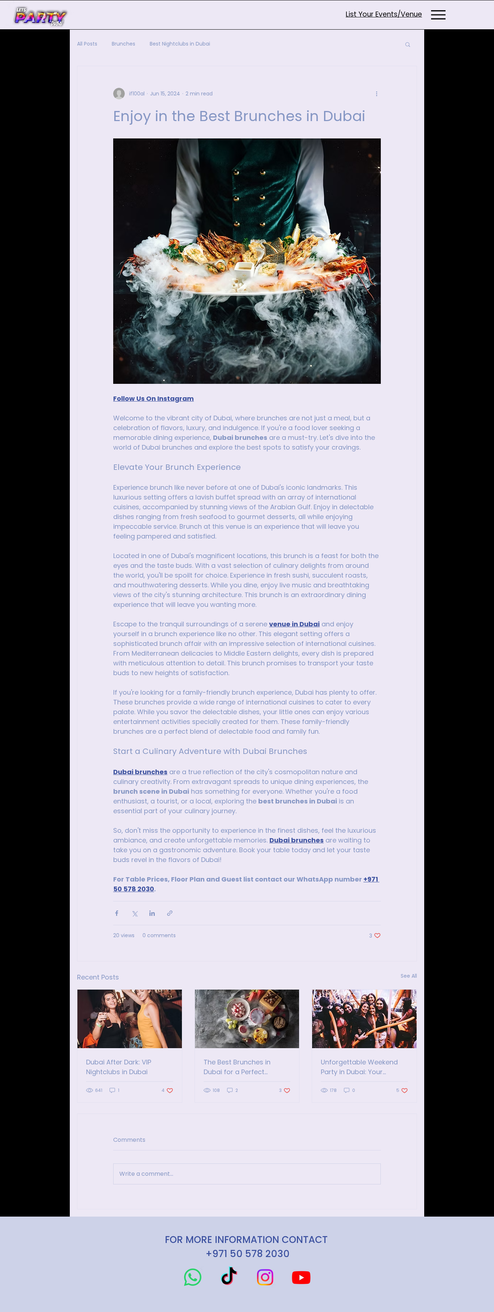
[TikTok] (229, 1277)
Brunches (123, 43)
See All (409, 975)
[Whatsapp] (193, 1277)
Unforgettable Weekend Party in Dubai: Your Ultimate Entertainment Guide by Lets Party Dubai (362, 1067)
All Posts (87, 43)
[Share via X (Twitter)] (134, 913)
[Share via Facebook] (116, 913)
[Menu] (438, 15)
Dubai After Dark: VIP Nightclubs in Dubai (118, 1067)
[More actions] (376, 93)
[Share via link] (169, 913)
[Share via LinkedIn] (152, 913)
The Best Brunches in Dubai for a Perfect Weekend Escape (237, 1067)
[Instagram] (265, 1277)
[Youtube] (301, 1277)
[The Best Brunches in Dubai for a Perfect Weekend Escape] (247, 1019)
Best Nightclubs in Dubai (180, 43)
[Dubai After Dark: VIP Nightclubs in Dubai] (129, 1019)
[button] (407, 44)
